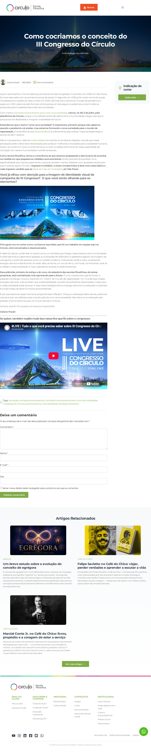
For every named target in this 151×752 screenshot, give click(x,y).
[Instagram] (19, 735)
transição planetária (69, 403)
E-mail (4, 465)
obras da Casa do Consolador (47, 169)
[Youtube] (13, 735)
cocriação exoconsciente (31, 400)
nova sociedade (50, 403)
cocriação (13, 400)
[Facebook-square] (30, 735)
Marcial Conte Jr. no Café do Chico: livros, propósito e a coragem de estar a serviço (35, 635)
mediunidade (38, 140)
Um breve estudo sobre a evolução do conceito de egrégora (32, 565)
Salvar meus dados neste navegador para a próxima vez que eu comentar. (41, 488)
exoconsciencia (33, 403)
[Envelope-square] (36, 735)
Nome (4, 453)
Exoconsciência (42, 131)
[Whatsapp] (42, 735)
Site (2, 476)
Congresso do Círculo (13, 403)
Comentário (7, 427)
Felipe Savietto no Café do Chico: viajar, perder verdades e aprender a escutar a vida (112, 565)
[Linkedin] (25, 735)
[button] (132, 97)
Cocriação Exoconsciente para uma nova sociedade (40, 112)
